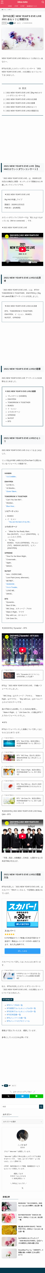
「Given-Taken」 (11, 491)
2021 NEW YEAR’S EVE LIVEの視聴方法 (22, 111)
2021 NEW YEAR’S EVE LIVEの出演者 (21, 99)
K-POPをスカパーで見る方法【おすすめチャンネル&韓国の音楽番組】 (28, 976)
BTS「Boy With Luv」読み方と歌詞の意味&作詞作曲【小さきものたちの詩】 (29, 786)
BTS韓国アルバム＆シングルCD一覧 (21, 1008)
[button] (8, 1096)
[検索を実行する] (41, 1107)
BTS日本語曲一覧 (14, 1015)
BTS (11, 23)
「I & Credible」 (11, 477)
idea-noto (22, 2)
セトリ (19, 23)
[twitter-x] (22, 1188)
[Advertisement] (18, 138)
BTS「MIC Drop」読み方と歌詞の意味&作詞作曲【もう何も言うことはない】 (29, 758)
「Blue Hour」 (10, 506)
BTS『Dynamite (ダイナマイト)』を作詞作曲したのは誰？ (28, 675)
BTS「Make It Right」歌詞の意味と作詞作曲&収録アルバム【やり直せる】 (29, 772)
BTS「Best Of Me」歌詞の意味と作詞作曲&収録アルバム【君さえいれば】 (29, 743)
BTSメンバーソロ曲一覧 (16, 1018)
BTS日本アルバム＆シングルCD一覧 (21, 1011)
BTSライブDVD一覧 (15, 1005)
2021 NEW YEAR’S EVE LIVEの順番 (20, 103)
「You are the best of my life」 (19, 522)
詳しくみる (22, 951)
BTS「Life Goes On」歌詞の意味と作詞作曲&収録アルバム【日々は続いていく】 (29, 800)
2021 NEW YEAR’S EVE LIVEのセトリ (21, 107)
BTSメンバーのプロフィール (18, 1021)
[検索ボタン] (43, 2)
